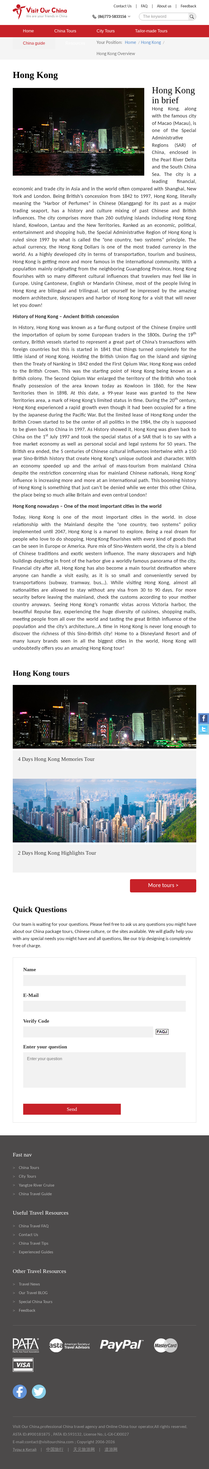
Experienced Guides (36, 1252)
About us (164, 6)
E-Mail (31, 995)
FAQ (144, 6)
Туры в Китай (24, 1450)
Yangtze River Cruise (36, 1185)
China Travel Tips (33, 1243)
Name (29, 969)
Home (28, 31)
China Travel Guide (35, 1194)
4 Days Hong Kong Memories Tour (56, 759)
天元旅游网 (84, 1450)
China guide (34, 43)
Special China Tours (36, 1302)
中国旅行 (54, 1450)
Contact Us (123, 6)
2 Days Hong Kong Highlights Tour (57, 853)
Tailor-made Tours (151, 31)
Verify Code (36, 1021)
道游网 (110, 1450)
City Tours (106, 31)
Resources (75, 43)
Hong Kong (151, 42)
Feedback (188, 6)
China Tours (65, 31)
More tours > (163, 886)
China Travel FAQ (33, 1226)
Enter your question (45, 1046)
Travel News (29, 1284)
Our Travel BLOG (33, 1293)
